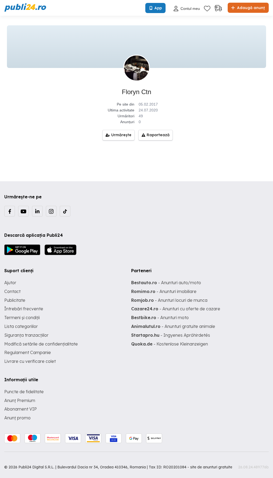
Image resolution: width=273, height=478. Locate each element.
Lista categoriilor (21, 326)
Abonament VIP (20, 409)
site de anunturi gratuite (211, 467)
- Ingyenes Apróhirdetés (170, 335)
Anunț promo (17, 417)
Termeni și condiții (22, 317)
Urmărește (121, 134)
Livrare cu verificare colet (30, 361)
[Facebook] (10, 211)
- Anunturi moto (160, 317)
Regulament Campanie (27, 352)
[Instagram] (51, 211)
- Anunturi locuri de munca (169, 300)
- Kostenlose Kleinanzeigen (169, 344)
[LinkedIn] (37, 211)
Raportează (158, 134)
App (158, 8)
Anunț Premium (19, 400)
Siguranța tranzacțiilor (26, 335)
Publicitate (14, 300)
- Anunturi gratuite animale (173, 326)
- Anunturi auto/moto (166, 282)
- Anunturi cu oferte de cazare (175, 308)
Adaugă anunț (250, 7)
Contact (12, 291)
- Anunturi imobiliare (163, 291)
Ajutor (10, 282)
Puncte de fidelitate (24, 391)
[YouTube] (23, 211)
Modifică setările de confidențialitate (41, 344)
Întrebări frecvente (23, 308)
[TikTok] (65, 211)
